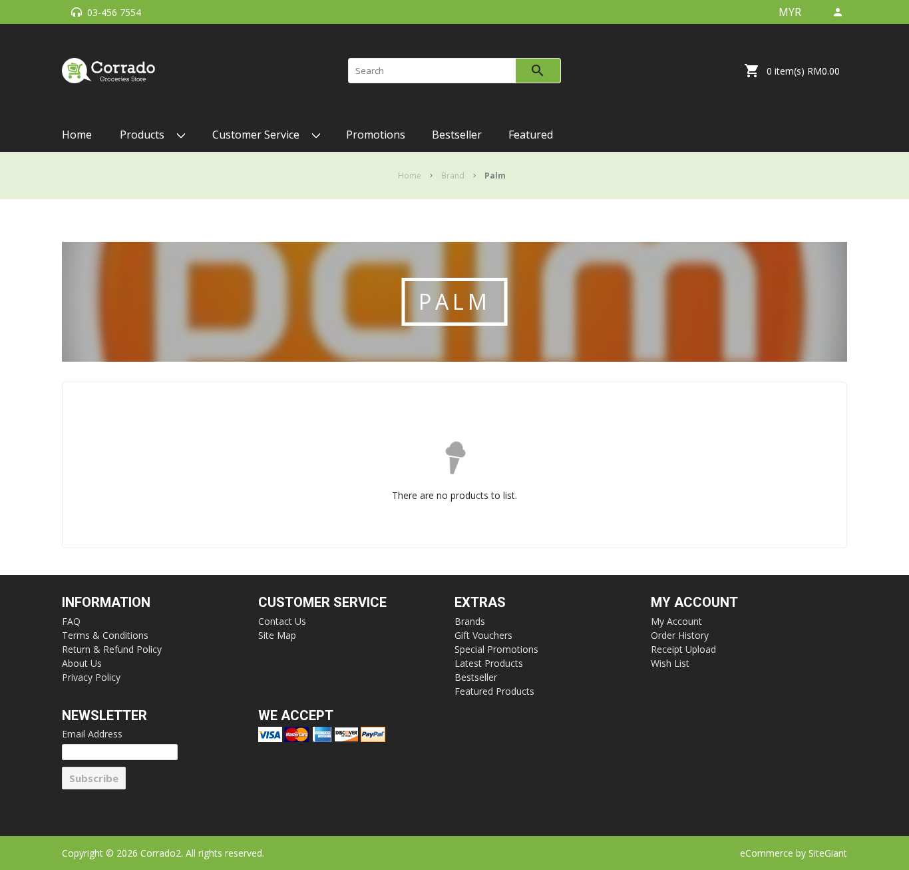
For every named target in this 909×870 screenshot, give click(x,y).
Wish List (670, 663)
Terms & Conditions (105, 635)
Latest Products (488, 663)
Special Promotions (496, 649)
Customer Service (322, 602)
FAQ (71, 621)
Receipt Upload (683, 649)
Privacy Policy (91, 677)
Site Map (277, 635)
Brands (469, 621)
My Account (694, 602)
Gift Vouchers (483, 635)
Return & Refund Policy (112, 649)
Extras (480, 602)
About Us (82, 663)
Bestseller (475, 677)
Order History (680, 635)
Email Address (92, 733)
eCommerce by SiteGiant (793, 853)
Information (106, 602)
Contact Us (282, 621)
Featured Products (494, 691)
